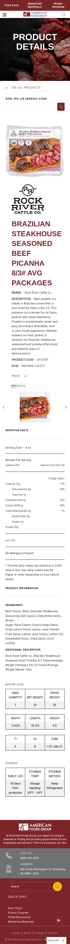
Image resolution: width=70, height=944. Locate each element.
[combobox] (56, 940)
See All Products (26, 87)
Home (16, 933)
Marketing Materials (35, 5)
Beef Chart (15, 908)
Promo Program (58, 5)
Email (20, 386)
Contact (39, 933)
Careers (52, 933)
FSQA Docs (12, 5)
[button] (5, 15)
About (27, 933)
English (53, 940)
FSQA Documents (19, 917)
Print (16, 376)
